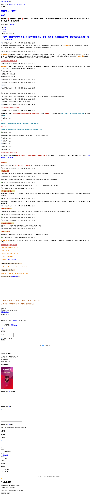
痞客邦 (14, 320)
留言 (17, 320)
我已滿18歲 (3, 493)
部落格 (5, 29)
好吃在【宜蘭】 (13, 326)
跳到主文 (3, 15)
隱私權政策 (53, 476)
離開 (8, 493)
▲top (2, 328)
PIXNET (34, 476)
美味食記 (11, 324)
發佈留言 (3, 339)
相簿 (4, 27)
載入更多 (3, 331)
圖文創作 (12, 24)
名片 (4, 31)
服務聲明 (59, 476)
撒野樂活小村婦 (8, 11)
